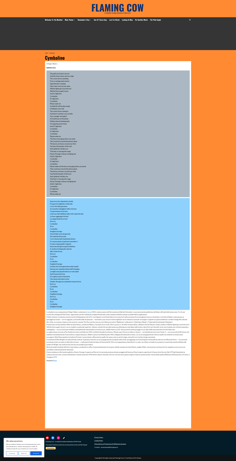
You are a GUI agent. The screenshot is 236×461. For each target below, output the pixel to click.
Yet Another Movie (141, 20)
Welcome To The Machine (54, 20)
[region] (24, 447)
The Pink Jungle (155, 20)
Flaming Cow (117, 7)
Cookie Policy (98, 440)
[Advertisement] (118, 36)
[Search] (190, 19)
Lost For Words (114, 20)
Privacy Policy (98, 437)
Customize (12, 453)
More (55, 360)
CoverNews (128, 458)
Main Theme (69, 20)
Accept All (36, 453)
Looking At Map (127, 20)
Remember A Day (83, 20)
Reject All (24, 453)
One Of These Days (100, 20)
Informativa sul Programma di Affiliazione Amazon (110, 444)
